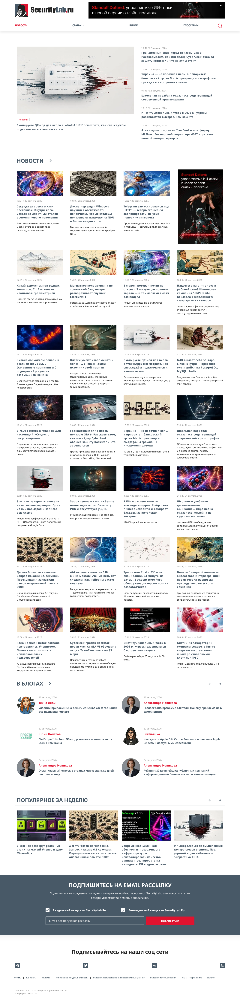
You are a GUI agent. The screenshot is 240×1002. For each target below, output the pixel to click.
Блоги (133, 25)
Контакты (31, 977)
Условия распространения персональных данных (119, 977)
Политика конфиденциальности (71, 977)
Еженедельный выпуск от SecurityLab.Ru (156, 910)
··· (221, 5)
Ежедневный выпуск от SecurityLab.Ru (79, 910)
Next (220, 683)
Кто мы (18, 977)
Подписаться (170, 921)
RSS (183, 977)
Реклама (45, 977)
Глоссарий (191, 25)
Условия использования (163, 977)
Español (211, 977)
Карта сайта (196, 977)
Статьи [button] (76, 25)
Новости (21, 25)
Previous (209, 683)
